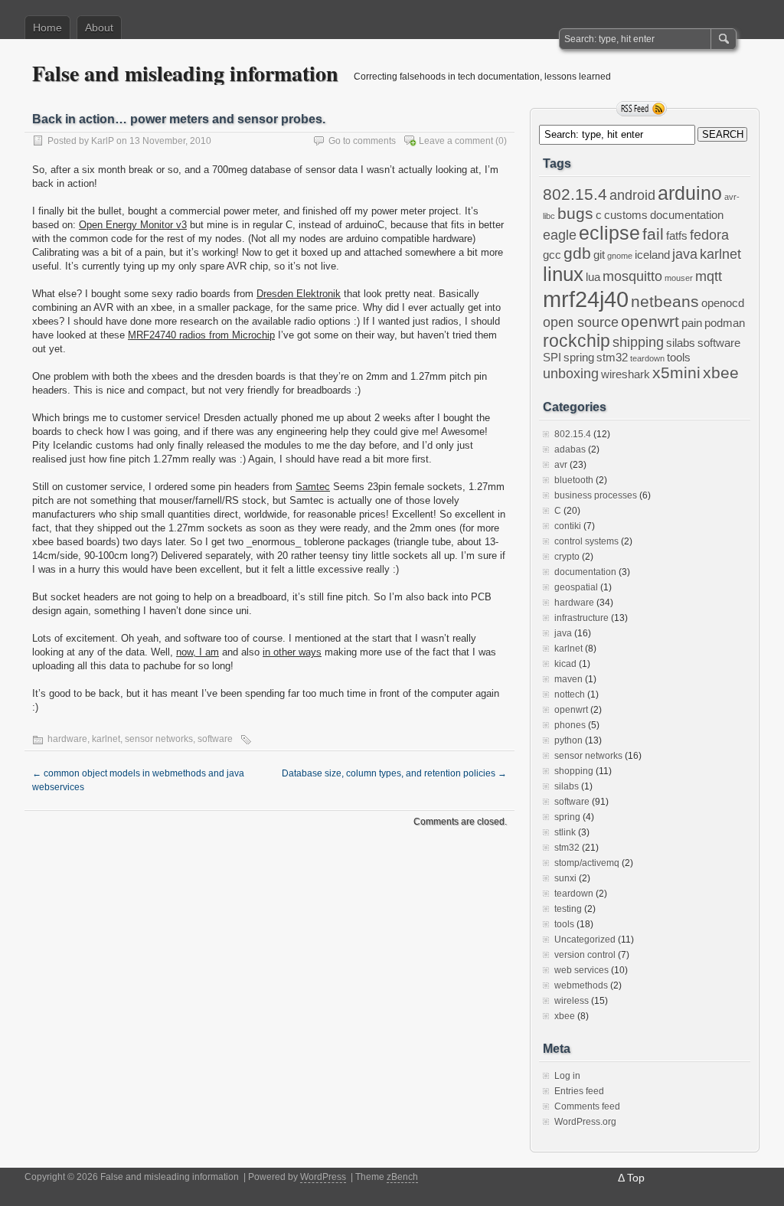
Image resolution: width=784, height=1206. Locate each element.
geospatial (576, 587)
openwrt (650, 321)
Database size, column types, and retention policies (394, 773)
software (215, 739)
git (599, 255)
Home (47, 27)
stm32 (612, 357)
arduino (690, 193)
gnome (619, 255)
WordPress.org (585, 1121)
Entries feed (579, 1091)
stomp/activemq (586, 863)
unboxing (571, 373)
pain (691, 323)
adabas (570, 449)
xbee (721, 372)
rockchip (576, 341)
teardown (647, 358)
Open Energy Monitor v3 (133, 224)
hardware (67, 739)
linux (563, 274)
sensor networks (159, 739)
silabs (680, 343)
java (684, 254)
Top (636, 1178)
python (568, 740)
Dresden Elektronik (298, 293)
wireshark (625, 374)
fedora (709, 235)
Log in (567, 1075)
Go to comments (362, 141)
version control (585, 954)
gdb (577, 253)
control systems (586, 541)
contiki (567, 526)
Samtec (313, 486)
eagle (560, 235)
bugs (575, 213)
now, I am (197, 652)
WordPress (323, 1177)
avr (560, 464)
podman (724, 323)
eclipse (609, 233)
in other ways (292, 652)
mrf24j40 (586, 299)
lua (593, 277)
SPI (552, 357)
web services (581, 970)
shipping (638, 342)
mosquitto (632, 276)
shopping (573, 771)
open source (581, 322)
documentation (687, 215)
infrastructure (581, 618)
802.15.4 (575, 194)
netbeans (665, 301)
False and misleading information (185, 73)
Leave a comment (456, 141)
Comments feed (587, 1106)
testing (568, 909)
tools (679, 357)
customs (626, 215)
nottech (569, 694)
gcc (552, 255)
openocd (722, 303)
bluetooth (573, 480)
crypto (567, 556)
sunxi (565, 878)
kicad (565, 664)
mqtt (708, 276)
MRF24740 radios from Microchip (201, 335)
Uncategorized (585, 939)
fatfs (677, 236)
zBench (402, 1177)
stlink (565, 832)
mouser (679, 278)
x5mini (676, 372)
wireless (571, 1000)
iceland (652, 255)
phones (570, 725)
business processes (595, 495)
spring (579, 357)
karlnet (106, 739)
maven (568, 679)
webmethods (581, 985)
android (632, 195)
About (99, 27)
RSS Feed (641, 108)
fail (653, 234)
